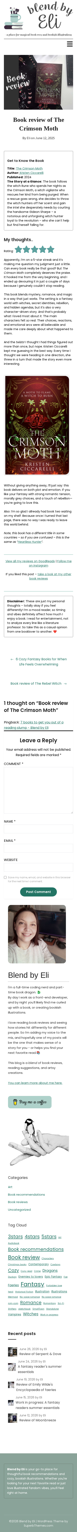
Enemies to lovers (30, 1277)
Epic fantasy (53, 1277)
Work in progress (49, 1314)
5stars (48, 1236)
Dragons (50, 1270)
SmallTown (38, 1308)
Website (11, 859)
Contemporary (38, 1264)
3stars (15, 1236)
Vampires (14, 1314)
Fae (66, 1276)
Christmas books (17, 1264)
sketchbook (24, 1308)
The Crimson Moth (29, 168)
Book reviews (18, 1202)
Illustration (42, 1292)
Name (10, 821)
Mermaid (13, 1296)
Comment (13, 763)
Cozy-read (26, 1271)
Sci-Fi (61, 1303)
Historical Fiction (24, 1291)
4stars (32, 1236)
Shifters (12, 1308)
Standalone (52, 1308)
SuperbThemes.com (38, 1526)
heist (10, 1291)
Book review (24, 1257)
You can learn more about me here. (35, 1083)
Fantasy (32, 1284)
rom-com (13, 1303)
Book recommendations (26, 1194)
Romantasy (49, 1303)
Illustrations (59, 1292)
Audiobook (13, 1243)
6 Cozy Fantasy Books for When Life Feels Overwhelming (41, 662)
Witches (30, 1314)
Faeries (13, 1285)
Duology (12, 1276)
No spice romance (51, 1296)
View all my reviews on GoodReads (30, 561)
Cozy (13, 1270)
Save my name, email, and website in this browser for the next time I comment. (39, 879)
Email (10, 840)
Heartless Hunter (29, 542)
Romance (30, 1303)
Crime (37, 1271)
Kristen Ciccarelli (31, 173)
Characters (48, 1258)
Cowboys (55, 1264)
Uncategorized (19, 1209)
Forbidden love (54, 1285)
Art (10, 1187)
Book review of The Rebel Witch (35, 683)
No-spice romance (30, 1296)
